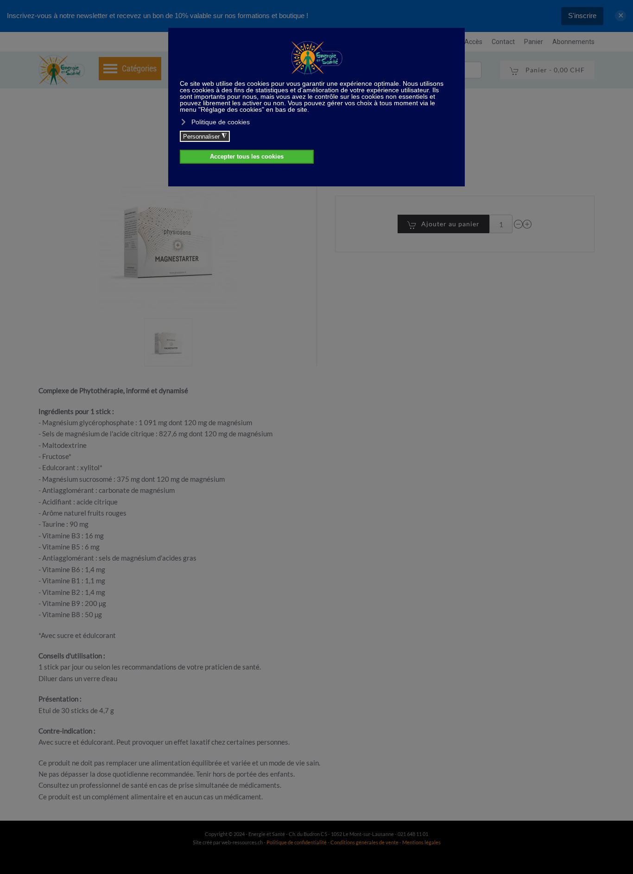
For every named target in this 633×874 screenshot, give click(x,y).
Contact (503, 41)
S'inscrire (582, 15)
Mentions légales (421, 842)
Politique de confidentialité (296, 842)
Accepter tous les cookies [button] (247, 156)
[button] (168, 342)
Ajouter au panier (450, 224)
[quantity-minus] (518, 224)
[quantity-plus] (527, 224)
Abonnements (573, 41)
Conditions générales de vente (364, 842)
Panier (533, 41)
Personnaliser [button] (205, 136)
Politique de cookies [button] (220, 122)
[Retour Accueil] (61, 70)
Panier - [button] (554, 70)
